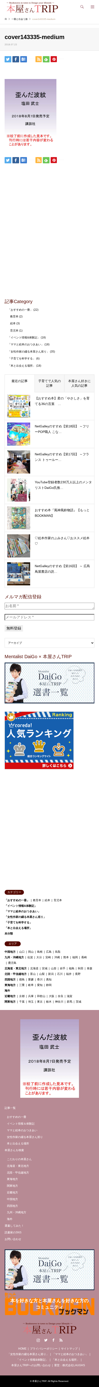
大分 (39, 957)
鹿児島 (12, 962)
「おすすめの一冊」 (20, 309)
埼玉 (31, 1001)
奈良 (60, 996)
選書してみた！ (14, 1225)
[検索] (82, 7)
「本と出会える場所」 (21, 365)
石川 (60, 974)
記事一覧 (10, 1108)
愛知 (40, 985)
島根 (40, 951)
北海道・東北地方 (16, 968)
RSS (61, 1340)
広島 (49, 951)
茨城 (78, 1001)
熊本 (66, 957)
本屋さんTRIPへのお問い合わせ (31, 1365)
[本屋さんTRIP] (32, 7)
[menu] (92, 7)
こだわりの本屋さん (19, 1159)
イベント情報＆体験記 (21, 1123)
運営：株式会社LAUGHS (69, 1365)
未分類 (9, 933)
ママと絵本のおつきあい (22, 1130)
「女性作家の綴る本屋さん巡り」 (28, 351)
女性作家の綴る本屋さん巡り (25, 1137)
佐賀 (30, 957)
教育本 (14, 316)
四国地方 (10, 979)
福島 (71, 968)
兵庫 (31, 996)
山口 (22, 951)
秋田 (80, 968)
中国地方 (10, 951)
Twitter (45, 1340)
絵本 (13, 323)
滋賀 (69, 996)
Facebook (53, 1340)
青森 (89, 968)
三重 (22, 985)
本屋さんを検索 (14, 1150)
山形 (53, 968)
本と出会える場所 (18, 1143)
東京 (40, 1001)
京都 (22, 996)
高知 (49, 979)
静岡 (49, 985)
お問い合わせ (13, 1239)
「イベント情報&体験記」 (24, 337)
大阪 (51, 996)
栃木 (49, 1001)
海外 (7, 990)
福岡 (75, 957)
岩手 (62, 968)
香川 (40, 979)
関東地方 (10, 1001)
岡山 (31, 951)
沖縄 (57, 957)
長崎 (84, 957)
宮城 (44, 968)
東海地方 (10, 985)
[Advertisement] (49, 243)
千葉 (22, 1001)
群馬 (69, 1001)
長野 (78, 974)
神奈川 (59, 1001)
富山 (33, 974)
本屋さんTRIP (39, 1381)
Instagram (38, 1340)
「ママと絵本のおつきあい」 (26, 344)
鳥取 (58, 951)
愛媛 (31, 979)
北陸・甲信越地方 (16, 974)
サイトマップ (69, 1348)
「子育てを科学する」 (21, 358)
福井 (69, 974)
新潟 (51, 974)
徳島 (22, 979)
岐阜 (31, 985)
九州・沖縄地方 (14, 957)
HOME (22, 1348)
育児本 (14, 330)
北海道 (34, 968)
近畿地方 (10, 996)
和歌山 (41, 996)
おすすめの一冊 (16, 1117)
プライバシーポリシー (44, 1348)
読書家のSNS (13, 1232)
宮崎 (48, 957)
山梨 (42, 974)
